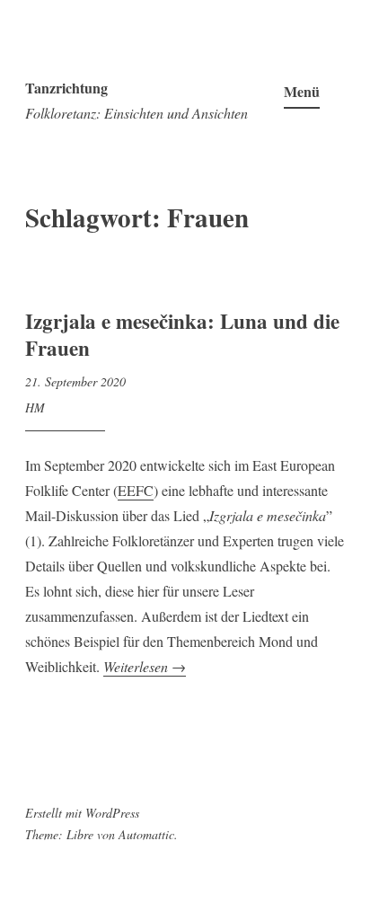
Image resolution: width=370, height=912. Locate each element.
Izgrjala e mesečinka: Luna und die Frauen (182, 334)
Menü (302, 91)
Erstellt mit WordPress (82, 812)
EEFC (136, 490)
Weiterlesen (144, 667)
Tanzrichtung (66, 87)
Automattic (146, 834)
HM (35, 407)
